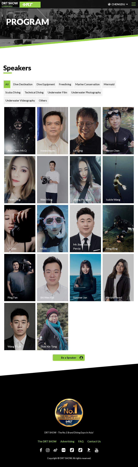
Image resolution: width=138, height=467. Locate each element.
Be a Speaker (68, 357)
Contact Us (94, 441)
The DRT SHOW (47, 441)
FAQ (80, 441)
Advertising (67, 441)
